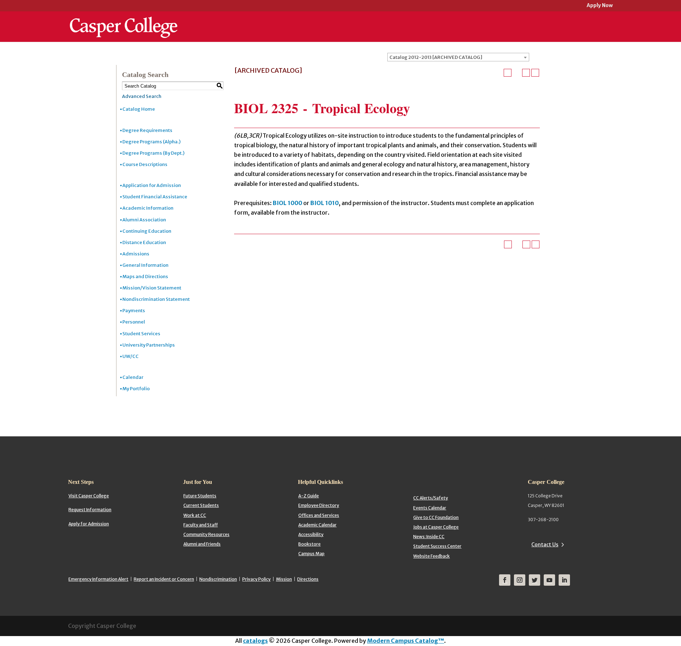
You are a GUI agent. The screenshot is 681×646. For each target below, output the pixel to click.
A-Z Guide (308, 495)
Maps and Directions (145, 277)
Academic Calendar (317, 525)
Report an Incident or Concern (164, 579)
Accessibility (310, 534)
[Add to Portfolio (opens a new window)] (507, 73)
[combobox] (458, 57)
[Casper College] (123, 20)
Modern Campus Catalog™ (405, 640)
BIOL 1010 (324, 202)
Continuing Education (146, 231)
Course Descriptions (144, 164)
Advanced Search (141, 96)
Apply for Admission (88, 523)
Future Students (199, 495)
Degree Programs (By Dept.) (153, 153)
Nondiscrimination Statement (156, 299)
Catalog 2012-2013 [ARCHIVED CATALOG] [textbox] (435, 57)
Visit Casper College (88, 495)
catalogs (255, 640)
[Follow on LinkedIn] (564, 580)
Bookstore (309, 544)
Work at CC (194, 515)
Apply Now (600, 6)
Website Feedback (431, 556)
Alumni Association (144, 220)
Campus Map (311, 553)
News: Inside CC (428, 536)
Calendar (132, 377)
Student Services (141, 334)
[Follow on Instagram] (519, 580)
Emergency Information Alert (98, 579)
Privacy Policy (256, 579)
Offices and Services (318, 515)
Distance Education (144, 242)
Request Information (89, 509)
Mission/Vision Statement (151, 288)
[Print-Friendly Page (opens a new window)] (526, 73)
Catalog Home (138, 109)
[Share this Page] (517, 73)
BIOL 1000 (287, 202)
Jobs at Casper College (436, 527)
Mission (284, 579)
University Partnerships (148, 345)
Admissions (135, 254)
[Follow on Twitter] (534, 580)
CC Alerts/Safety (430, 498)
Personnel (133, 322)
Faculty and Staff (200, 525)
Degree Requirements (147, 130)
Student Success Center (437, 546)
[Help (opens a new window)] (535, 73)
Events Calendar (429, 507)
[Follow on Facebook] (504, 580)
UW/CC (130, 356)
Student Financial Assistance (154, 197)
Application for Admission (151, 185)
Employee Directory (318, 505)
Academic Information (147, 208)
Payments (133, 311)
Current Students (201, 505)
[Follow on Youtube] (549, 580)
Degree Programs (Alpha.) (151, 142)
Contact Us (544, 544)
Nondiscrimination (218, 579)
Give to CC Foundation (436, 517)
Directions (308, 579)
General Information (145, 265)
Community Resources (206, 534)
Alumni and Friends (202, 544)
